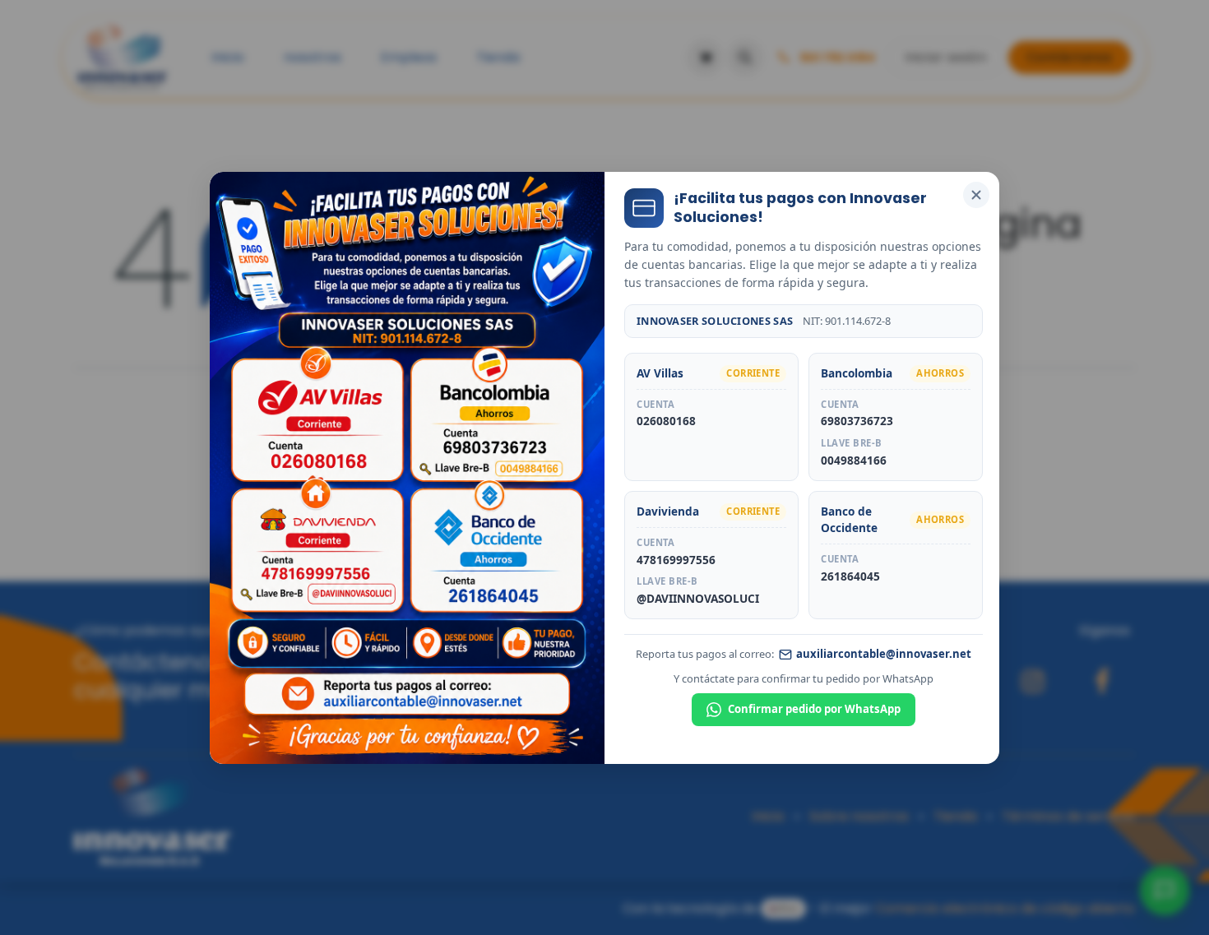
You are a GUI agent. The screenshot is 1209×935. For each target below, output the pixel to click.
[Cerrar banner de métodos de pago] (976, 195)
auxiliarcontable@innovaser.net (883, 653)
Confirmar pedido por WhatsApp (814, 708)
